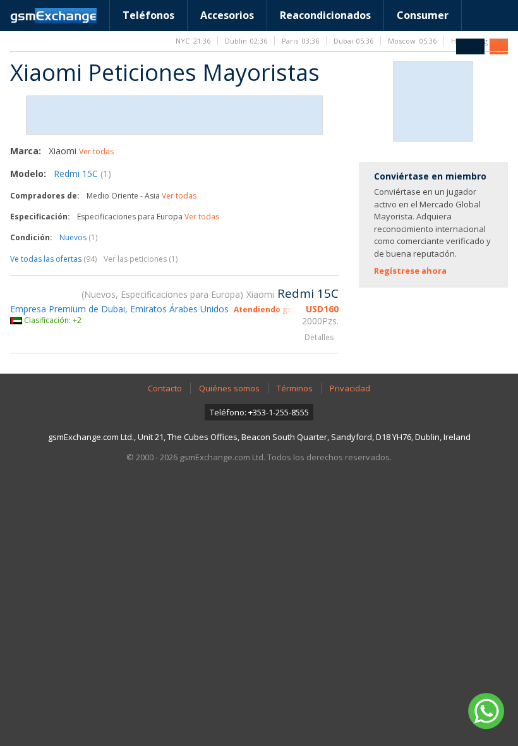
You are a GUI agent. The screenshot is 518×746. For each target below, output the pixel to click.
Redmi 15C (82, 174)
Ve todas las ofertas (53, 259)
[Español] (470, 46)
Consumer (423, 15)
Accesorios (227, 15)
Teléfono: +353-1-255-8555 (259, 412)
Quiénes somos (229, 388)
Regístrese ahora (410, 270)
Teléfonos (148, 15)
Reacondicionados (325, 15)
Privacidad (350, 388)
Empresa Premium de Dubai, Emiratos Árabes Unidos (119, 309)
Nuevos (78, 237)
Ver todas (96, 151)
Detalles (319, 337)
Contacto (165, 388)
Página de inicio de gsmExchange (53, 15)
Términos (295, 388)
